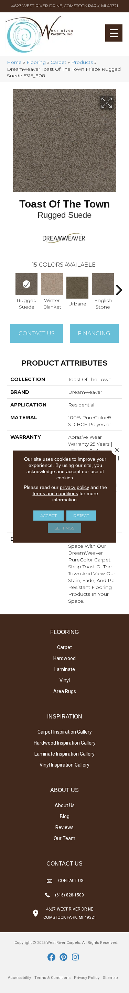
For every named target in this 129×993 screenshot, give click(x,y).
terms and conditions (55, 493)
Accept (48, 515)
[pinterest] (63, 957)
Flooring (36, 62)
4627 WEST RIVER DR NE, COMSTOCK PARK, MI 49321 (64, 5)
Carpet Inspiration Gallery (64, 732)
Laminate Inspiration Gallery (64, 754)
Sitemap (110, 977)
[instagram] (75, 957)
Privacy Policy (86, 977)
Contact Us (37, 333)
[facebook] (51, 957)
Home (14, 62)
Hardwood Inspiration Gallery (65, 743)
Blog (64, 816)
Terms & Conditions (52, 977)
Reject (81, 515)
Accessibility (19, 977)
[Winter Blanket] (52, 284)
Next (119, 286)
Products (82, 62)
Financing (94, 333)
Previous (10, 286)
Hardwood (64, 658)
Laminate (64, 669)
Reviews (64, 827)
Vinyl (65, 680)
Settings (64, 528)
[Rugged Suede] (26, 284)
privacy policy (74, 487)
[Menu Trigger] (113, 33)
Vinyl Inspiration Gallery (64, 765)
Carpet (58, 62)
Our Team (64, 838)
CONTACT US (70, 880)
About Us (65, 805)
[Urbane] (77, 287)
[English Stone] (103, 284)
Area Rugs (64, 691)
